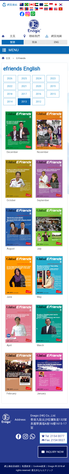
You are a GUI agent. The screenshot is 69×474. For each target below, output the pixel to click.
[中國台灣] (51, 9)
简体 (34, 42)
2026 (9, 78)
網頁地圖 (56, 36)
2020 (38, 86)
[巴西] (26, 4)
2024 (38, 78)
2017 (24, 93)
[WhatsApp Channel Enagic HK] (33, 13)
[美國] (56, 9)
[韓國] (61, 4)
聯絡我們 (34, 36)
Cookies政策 (39, 466)
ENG (56, 42)
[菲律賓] (36, 9)
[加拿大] (31, 4)
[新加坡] (41, 9)
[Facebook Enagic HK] (22, 14)
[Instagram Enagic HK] (27, 14)
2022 (9, 86)
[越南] (60, 9)
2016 (38, 93)
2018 (9, 93)
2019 (53, 86)
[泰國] (46, 9)
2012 (38, 101)
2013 (24, 101)
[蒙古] (26, 9)
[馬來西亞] (22, 9)
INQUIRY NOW (55, 452)
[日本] (56, 4)
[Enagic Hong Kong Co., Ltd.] (34, 32)
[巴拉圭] (31, 9)
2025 (24, 78)
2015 (53, 93)
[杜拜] (36, 4)
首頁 (8, 58)
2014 (9, 101)
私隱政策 (26, 466)
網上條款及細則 (11, 466)
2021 (24, 86)
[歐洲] (41, 4)
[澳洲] (22, 4)
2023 (53, 78)
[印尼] (51, 4)
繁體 (12, 42)
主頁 (12, 36)
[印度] (46, 4)
